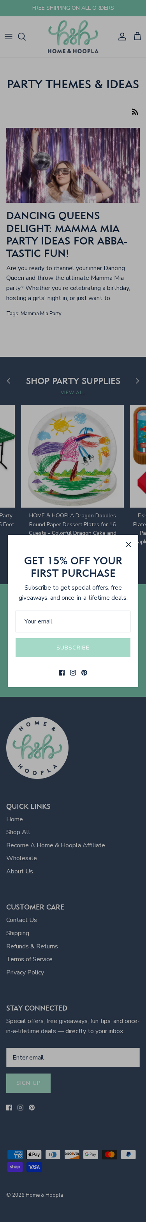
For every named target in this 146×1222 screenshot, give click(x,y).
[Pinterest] (84, 673)
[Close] (128, 544)
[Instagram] (73, 673)
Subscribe (73, 647)
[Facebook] (62, 673)
